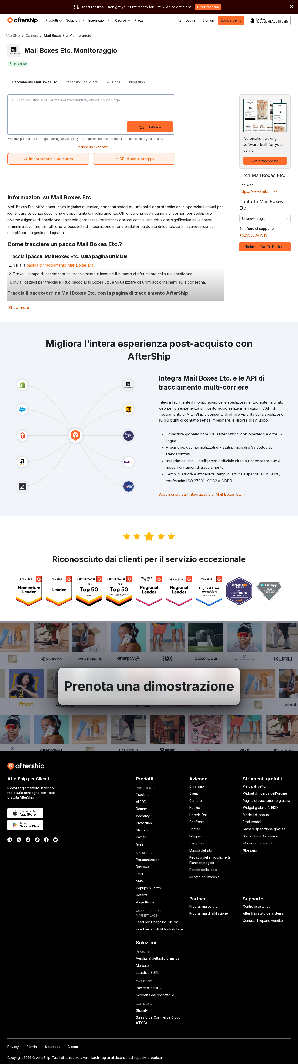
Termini (31, 1047)
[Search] (179, 20)
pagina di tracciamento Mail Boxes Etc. (61, 265)
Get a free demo (265, 161)
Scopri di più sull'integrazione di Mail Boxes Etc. (202, 494)
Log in (190, 20)
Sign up (208, 20)
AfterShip (13, 35)
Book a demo (231, 20)
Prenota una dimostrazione (149, 686)
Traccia (154, 126)
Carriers (32, 35)
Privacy (13, 1047)
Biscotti (73, 1047)
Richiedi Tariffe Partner (265, 246)
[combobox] (265, 218)
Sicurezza (52, 1047)
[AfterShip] (23, 20)
